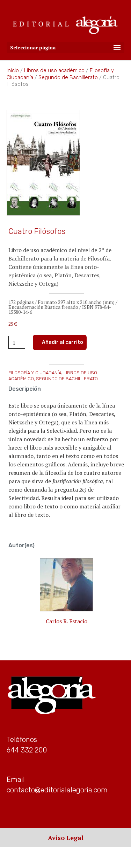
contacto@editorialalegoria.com (57, 790)
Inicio (13, 70)
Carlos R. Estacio (66, 621)
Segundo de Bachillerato (68, 77)
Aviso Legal (65, 837)
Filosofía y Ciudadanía (34, 372)
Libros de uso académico (54, 70)
